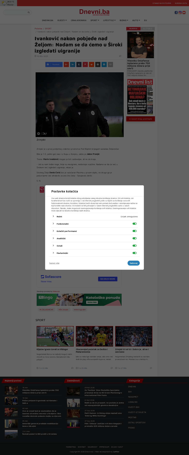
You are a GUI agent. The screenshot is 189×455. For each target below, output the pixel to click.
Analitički (61, 238)
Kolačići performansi (67, 231)
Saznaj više (54, 263)
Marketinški (62, 253)
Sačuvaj (133, 263)
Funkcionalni (63, 223)
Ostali (59, 245)
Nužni (59, 216)
